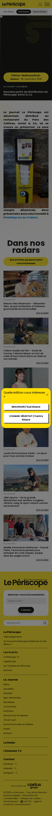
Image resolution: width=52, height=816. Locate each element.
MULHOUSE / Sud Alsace (26, 406)
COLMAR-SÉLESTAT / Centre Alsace (26, 417)
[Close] (47, 394)
